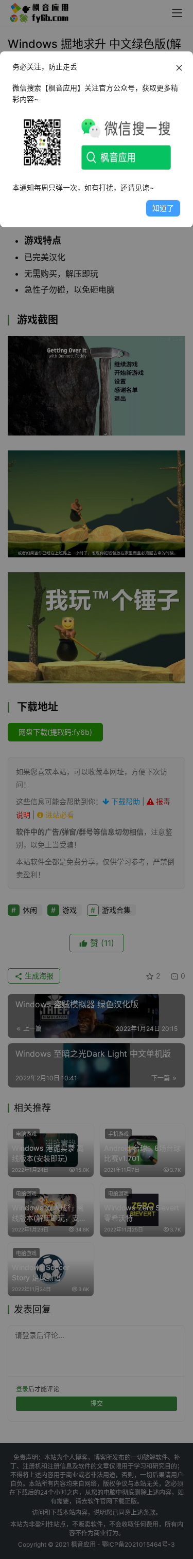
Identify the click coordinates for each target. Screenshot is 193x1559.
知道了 (163, 208)
